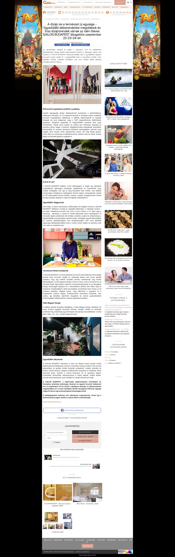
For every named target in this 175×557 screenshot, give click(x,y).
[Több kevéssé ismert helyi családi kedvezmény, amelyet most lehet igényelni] (118, 276)
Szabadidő (65, 19)
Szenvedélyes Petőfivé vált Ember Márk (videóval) (66, 457)
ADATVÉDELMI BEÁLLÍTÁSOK (87, 555)
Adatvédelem (68, 540)
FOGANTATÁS (48, 7)
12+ (130, 12)
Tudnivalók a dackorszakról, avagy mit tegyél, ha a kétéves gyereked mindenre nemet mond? (118, 203)
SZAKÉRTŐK (61, 2)
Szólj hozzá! (62, 44)
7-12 (127, 12)
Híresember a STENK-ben (113, 319)
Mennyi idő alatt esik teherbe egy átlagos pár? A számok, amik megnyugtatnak (118, 118)
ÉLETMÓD (97, 7)
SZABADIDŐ (106, 7)
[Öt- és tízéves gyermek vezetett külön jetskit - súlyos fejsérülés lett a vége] (118, 78)
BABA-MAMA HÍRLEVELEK (103, 2)
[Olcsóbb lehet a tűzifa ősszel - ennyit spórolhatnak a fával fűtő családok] (118, 219)
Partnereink (101, 540)
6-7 (124, 12)
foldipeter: (111, 352)
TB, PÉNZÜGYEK (87, 7)
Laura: (113, 363)
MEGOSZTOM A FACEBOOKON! (73, 410)
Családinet (66, 42)
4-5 (120, 12)
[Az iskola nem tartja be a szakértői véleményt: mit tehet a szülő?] (118, 163)
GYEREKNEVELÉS (75, 7)
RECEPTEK (115, 7)
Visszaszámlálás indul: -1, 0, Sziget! (117, 329)
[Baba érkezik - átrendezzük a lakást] (87, 492)
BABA (65, 7)
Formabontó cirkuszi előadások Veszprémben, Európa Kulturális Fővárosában (70, 466)
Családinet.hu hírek (52, 19)
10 (95, 12)
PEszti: (107, 357)
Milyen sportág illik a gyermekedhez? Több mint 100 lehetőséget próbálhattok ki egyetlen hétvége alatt (118, 307)
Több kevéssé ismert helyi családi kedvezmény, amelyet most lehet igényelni (118, 287)
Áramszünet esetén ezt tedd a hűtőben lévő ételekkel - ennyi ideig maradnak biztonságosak (118, 147)
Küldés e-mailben (80, 44)
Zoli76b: (110, 354)
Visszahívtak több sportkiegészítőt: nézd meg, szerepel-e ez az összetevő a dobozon (118, 259)
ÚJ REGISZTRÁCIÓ (85, 440)
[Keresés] (131, 1)
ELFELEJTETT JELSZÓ (85, 436)
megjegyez (57, 442)
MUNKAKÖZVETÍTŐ (74, 2)
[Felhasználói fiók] (128, 1)
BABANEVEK (124, 7)
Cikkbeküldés (111, 540)
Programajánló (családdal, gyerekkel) (85, 19)
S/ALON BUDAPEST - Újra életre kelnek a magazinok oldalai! (57, 505)
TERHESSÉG (58, 7)
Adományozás (122, 540)
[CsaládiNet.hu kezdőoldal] (49, 2)
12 (102, 12)
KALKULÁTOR (88, 2)
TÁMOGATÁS (120, 2)
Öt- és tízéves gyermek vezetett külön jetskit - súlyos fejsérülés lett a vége (118, 90)
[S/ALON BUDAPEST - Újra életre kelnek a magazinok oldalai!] (57, 492)
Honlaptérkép (90, 540)
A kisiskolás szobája (57, 532)
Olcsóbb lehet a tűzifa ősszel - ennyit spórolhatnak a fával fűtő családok (118, 231)
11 (99, 12)
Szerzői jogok (79, 540)
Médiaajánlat (58, 540)
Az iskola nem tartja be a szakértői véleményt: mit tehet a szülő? (118, 174)
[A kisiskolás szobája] (57, 520)
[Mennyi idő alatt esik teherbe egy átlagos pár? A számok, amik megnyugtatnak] (118, 106)
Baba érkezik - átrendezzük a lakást (87, 504)
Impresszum (48, 540)
